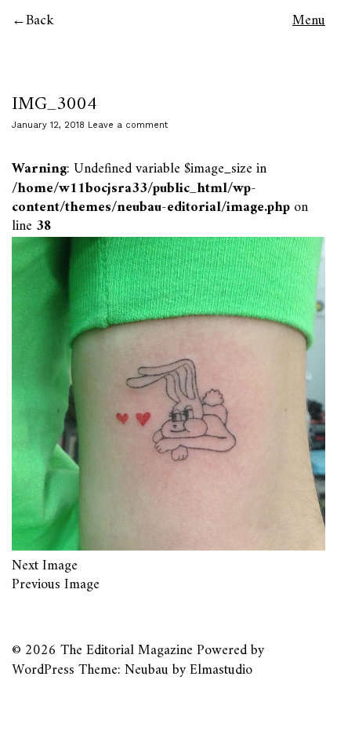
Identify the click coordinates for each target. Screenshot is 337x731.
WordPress (43, 670)
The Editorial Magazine (126, 650)
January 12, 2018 (48, 125)
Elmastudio (221, 670)
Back (40, 21)
